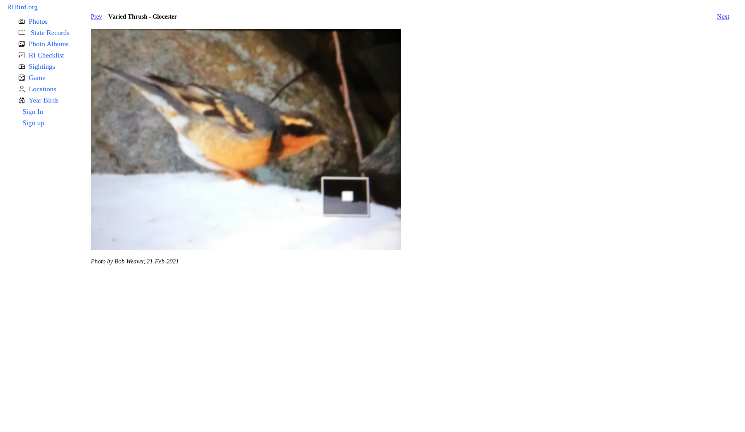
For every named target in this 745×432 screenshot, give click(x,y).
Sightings (42, 66)
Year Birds (44, 100)
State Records (49, 33)
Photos (38, 21)
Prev (96, 16)
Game (37, 78)
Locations (42, 89)
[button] (50, 21)
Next (723, 16)
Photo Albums (49, 44)
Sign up (33, 123)
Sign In (33, 111)
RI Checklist (46, 55)
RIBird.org (22, 7)
